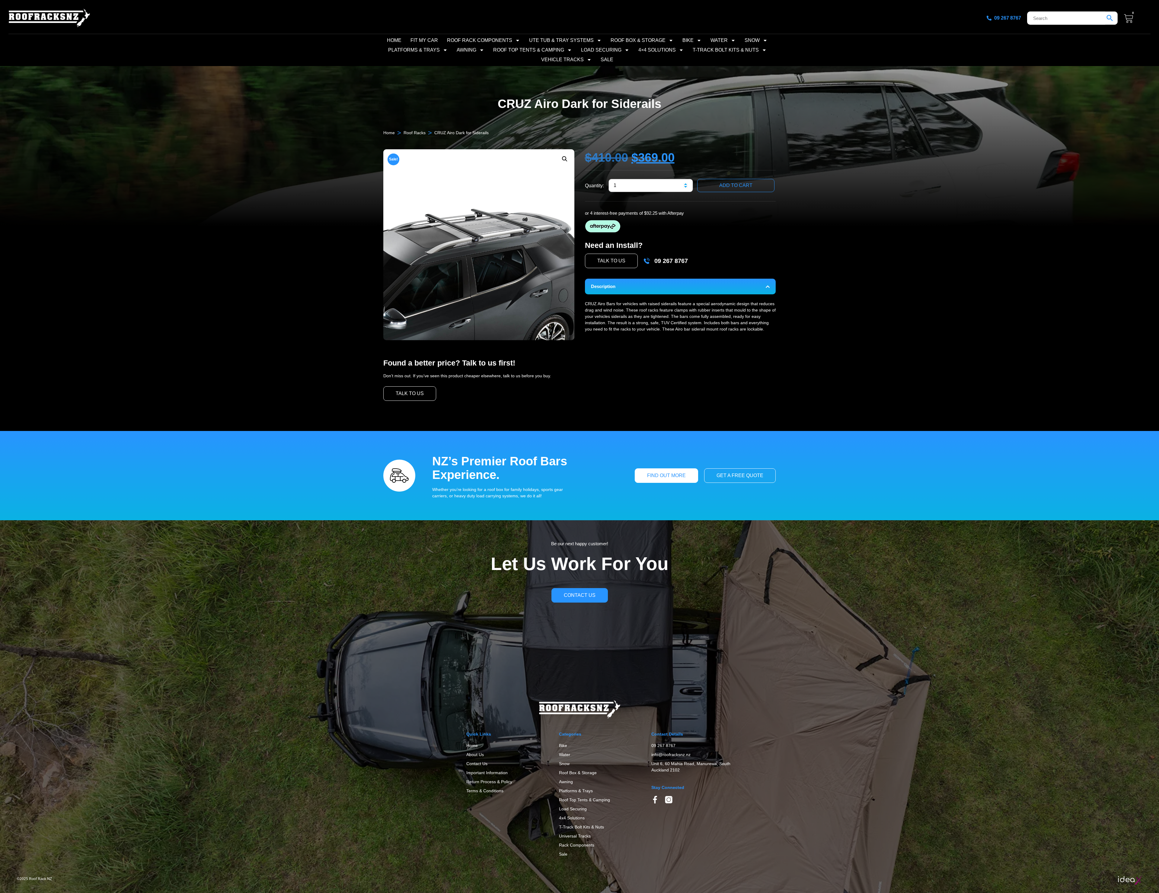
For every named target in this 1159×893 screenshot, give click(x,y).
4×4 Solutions (657, 49)
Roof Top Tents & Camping (528, 49)
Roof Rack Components (479, 40)
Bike (688, 40)
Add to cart (735, 185)
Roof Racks (415, 132)
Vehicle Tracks (562, 59)
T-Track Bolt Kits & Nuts (726, 49)
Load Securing (601, 49)
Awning (466, 49)
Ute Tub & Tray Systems (561, 40)
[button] (564, 159)
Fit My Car (424, 40)
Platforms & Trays (414, 49)
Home (394, 40)
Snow (752, 40)
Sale (607, 59)
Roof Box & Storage (638, 40)
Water (719, 40)
